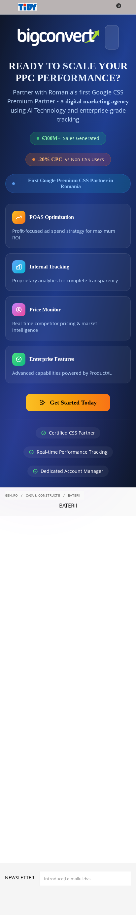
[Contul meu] (126, 7)
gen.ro (11, 509)
